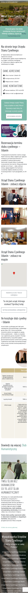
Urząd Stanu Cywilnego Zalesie (14, 572)
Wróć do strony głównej (9, 2)
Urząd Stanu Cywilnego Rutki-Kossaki (14, 568)
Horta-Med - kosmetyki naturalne (9, 592)
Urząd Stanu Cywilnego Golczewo (14, 565)
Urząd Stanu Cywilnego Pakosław (14, 558)
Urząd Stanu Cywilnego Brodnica (14, 555)
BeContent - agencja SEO (14, 590)
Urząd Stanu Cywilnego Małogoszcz (14, 578)
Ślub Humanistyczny (14, 447)
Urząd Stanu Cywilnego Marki (14, 581)
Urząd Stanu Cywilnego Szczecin (14, 588)
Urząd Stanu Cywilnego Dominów (14, 552)
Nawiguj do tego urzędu (14, 294)
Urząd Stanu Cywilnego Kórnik (14, 575)
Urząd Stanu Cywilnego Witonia (14, 562)
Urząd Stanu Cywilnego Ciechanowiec (14, 585)
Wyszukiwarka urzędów (14, 116)
